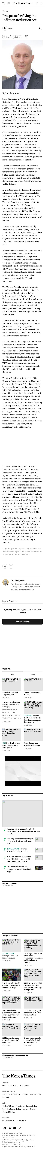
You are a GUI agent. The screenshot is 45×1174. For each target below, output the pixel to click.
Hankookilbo (7, 1121)
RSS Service (23, 1094)
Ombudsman (20, 1106)
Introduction (7, 1086)
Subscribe (6, 1094)
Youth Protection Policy (11, 1109)
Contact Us (24, 1086)
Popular (33, 674)
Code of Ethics (8, 1106)
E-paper (14, 1094)
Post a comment (23, 621)
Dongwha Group (19, 1121)
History (16, 1086)
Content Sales (35, 1094)
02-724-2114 (9, 1138)
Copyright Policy (8, 1112)
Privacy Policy (31, 1106)
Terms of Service (28, 1109)
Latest (12, 674)
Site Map (5, 1097)
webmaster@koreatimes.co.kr (25, 1135)
